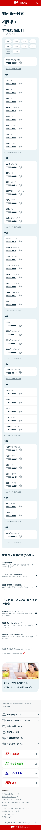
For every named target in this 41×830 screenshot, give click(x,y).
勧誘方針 (5, 805)
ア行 (8, 41)
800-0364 (12, 411)
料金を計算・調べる (15, 743)
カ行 (16, 41)
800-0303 (12, 459)
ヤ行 (32, 46)
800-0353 (12, 137)
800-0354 (12, 83)
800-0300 (12, 63)
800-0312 (12, 334)
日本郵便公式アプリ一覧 (9, 811)
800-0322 (12, 420)
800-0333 (12, 212)
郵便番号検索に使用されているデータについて (17, 649)
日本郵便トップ (7, 704)
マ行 (24, 46)
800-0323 (12, 515)
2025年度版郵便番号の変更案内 (12, 653)
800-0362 (12, 402)
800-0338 (12, 203)
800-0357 (12, 250)
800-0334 (12, 429)
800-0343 (12, 167)
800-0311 (12, 373)
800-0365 (12, 176)
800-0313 (12, 110)
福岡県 (27, 704)
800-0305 (12, 194)
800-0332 (12, 304)
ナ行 (8, 46)
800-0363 (12, 468)
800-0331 (12, 128)
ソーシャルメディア (8, 814)
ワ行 (16, 51)
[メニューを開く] (4, 3)
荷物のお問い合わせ (15, 726)
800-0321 (12, 277)
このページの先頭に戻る (13, 69)
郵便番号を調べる (14, 714)
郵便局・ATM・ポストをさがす (19, 720)
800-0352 (12, 343)
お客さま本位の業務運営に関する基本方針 (15, 803)
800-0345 (12, 146)
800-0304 (12, 352)
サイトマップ (6, 817)
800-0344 (12, 101)
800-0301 (12, 450)
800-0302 (12, 536)
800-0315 (12, 477)
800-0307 (12, 286)
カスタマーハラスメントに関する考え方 (14, 808)
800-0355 (12, 486)
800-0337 (12, 119)
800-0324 (12, 393)
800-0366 (12, 92)
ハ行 (16, 46)
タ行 (32, 41)
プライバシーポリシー (9, 797)
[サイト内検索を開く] (37, 3)
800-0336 (12, 506)
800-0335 (12, 325)
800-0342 (12, 268)
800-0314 (12, 241)
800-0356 (12, 221)
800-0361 (12, 295)
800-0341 (12, 259)
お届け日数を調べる (15, 738)
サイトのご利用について (9, 794)
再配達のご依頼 (13, 732)
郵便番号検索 (18, 704)
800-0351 (12, 185)
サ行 (24, 41)
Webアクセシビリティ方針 (10, 800)
